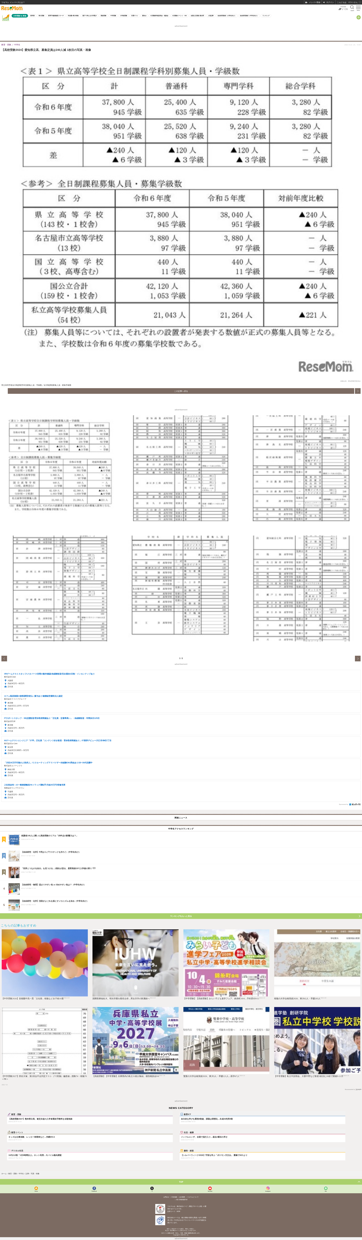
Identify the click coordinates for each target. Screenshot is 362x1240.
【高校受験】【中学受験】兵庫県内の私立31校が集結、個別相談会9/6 (125, 1076)
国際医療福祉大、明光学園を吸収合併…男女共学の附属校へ (121, 998)
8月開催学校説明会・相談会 (159, 15)
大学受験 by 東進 (19, 16)
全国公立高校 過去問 (197, 15)
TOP (181, 1181)
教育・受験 (16, 1114)
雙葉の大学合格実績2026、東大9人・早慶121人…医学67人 (211, 1076)
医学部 (32, 15)
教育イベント (17, 1132)
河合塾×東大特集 (73, 15)
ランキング (266, 15)
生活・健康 (189, 1132)
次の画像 (358, 391)
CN (346, 9)
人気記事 (211, 15)
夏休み (144, 15)
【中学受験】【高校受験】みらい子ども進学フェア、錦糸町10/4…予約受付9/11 (221, 998)
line (326, 1191)
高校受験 (103, 15)
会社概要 (182, 1197)
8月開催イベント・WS (179, 15)
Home (36, 1191)
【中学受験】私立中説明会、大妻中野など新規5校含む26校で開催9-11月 (308, 1076)
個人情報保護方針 (182, 1199)
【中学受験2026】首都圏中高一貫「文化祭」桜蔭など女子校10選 (33, 998)
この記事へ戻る (181, 391)
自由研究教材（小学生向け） (227, 15)
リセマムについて (193, 1197)
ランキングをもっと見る (181, 916)
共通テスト (134, 15)
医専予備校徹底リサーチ (56, 15)
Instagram (268, 1191)
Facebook (94, 1191)
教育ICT (187, 1114)
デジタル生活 (17, 1150)
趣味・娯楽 (189, 1150)
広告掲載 (174, 1197)
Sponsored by (343, 804)
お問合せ (166, 1197)
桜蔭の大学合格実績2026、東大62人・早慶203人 (297, 998)
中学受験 (113, 15)
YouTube (210, 1191)
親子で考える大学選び (90, 15)
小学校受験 (123, 15)
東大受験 (41, 15)
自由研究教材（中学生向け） (249, 15)
